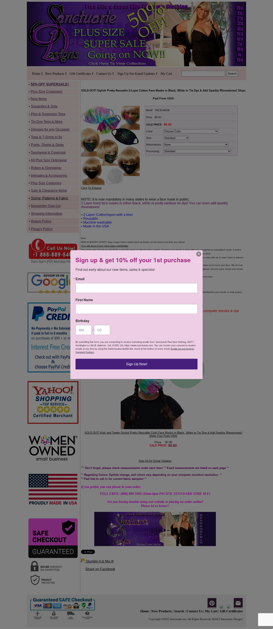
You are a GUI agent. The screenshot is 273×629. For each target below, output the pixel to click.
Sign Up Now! (136, 364)
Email (80, 278)
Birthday (82, 320)
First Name (84, 299)
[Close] (198, 253)
